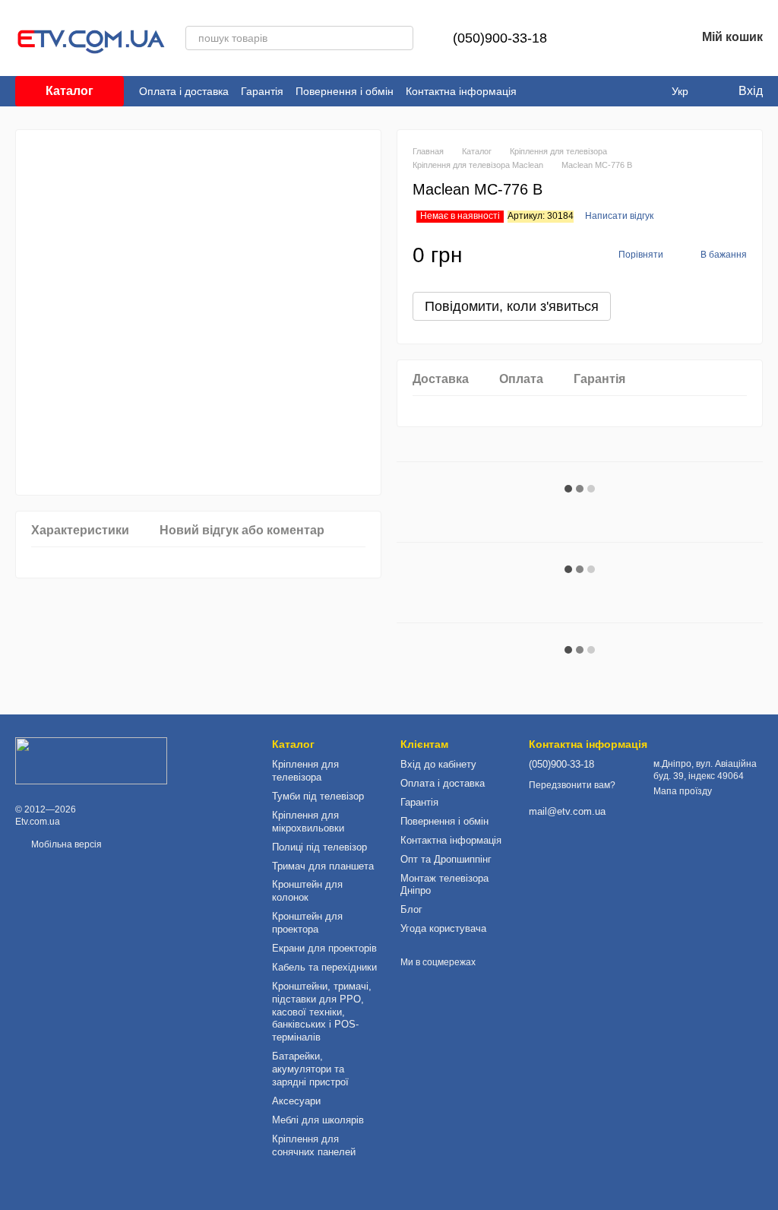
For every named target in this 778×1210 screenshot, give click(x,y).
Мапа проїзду (682, 791)
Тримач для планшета (323, 866)
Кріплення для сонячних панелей (314, 1145)
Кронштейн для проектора (307, 923)
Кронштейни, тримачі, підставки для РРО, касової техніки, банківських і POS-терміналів (322, 1012)
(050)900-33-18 (500, 38)
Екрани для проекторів (324, 948)
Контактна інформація (461, 91)
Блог (411, 909)
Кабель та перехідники (324, 967)
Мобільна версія (65, 844)
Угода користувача (443, 928)
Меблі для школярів (318, 1120)
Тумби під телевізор (318, 796)
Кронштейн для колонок (307, 891)
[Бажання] (644, 38)
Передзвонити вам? (572, 785)
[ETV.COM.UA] (91, 760)
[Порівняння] (605, 38)
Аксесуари (296, 1101)
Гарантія (262, 91)
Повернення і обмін (345, 91)
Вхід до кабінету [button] (438, 764)
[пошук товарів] (401, 38)
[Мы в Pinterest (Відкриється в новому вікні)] (647, 91)
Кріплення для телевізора (305, 771)
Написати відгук (619, 216)
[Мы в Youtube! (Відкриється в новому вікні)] (629, 91)
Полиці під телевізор (319, 847)
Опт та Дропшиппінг (446, 859)
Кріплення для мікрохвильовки (308, 821)
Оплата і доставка (184, 91)
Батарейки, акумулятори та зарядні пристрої (310, 1069)
